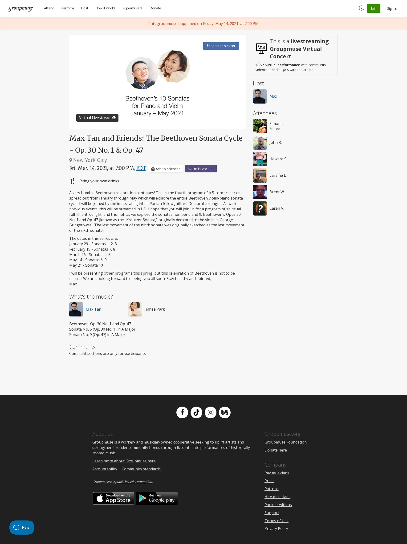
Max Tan (93, 309)
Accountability (104, 469)
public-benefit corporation (133, 482)
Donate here (276, 450)
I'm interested (202, 168)
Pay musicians (277, 473)
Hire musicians (277, 496)
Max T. (275, 96)
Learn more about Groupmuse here (124, 461)
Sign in (392, 8)
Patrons (272, 488)
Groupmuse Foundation (286, 442)
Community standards (141, 469)
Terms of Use (277, 520)
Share (222, 46)
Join (374, 8)
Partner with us (278, 504)
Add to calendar (167, 169)
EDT (141, 168)
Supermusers (132, 8)
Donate (155, 8)
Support (272, 512)
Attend (49, 8)
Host (84, 8)
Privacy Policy (276, 528)
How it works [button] (105, 8)
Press (269, 480)
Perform (67, 8)
